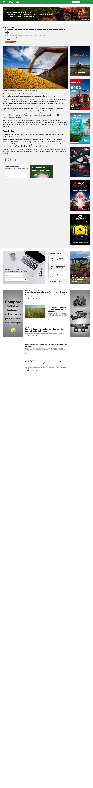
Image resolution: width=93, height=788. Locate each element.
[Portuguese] (6, 42)
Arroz (32, 290)
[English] (8, 42)
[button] (4, 2)
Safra (34, 290)
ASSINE (76, 2)
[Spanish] (11, 42)
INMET (26, 342)
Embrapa (49, 305)
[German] (15, 42)
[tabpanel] (46, 14)
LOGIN (83, 2)
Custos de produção (29, 360)
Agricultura (11, 27)
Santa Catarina (39, 290)
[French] (13, 42)
